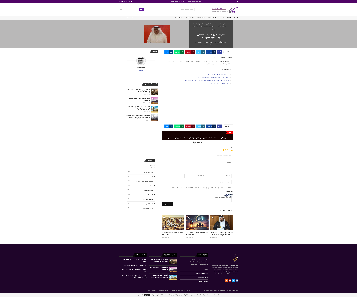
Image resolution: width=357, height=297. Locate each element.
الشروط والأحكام (203, 281)
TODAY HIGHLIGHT (124, 17)
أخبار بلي (207, 24)
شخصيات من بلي (200, 17)
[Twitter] (129, 1)
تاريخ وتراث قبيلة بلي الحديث (194, 1)
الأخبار (229, 17)
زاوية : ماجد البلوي (140, 208)
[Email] (122, 1)
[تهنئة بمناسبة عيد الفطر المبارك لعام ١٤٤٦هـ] (173, 222)
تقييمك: (231, 147)
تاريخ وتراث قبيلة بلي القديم (177, 1)
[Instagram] (127, 1)
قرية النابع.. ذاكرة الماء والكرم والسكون (135, 265)
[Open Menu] (121, 9)
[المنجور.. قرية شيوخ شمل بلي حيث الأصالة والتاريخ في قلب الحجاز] (154, 117)
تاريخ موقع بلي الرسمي (202, 273)
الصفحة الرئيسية (224, 24)
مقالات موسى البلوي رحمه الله (140, 181)
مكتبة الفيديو (180, 17)
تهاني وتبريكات (222, 26)
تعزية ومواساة (140, 190)
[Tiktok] (119, 1)
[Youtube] (125, 1)
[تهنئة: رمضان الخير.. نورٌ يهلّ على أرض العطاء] (197, 222)
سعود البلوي (217, 42)
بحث (141, 9)
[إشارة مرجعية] (164, 217)
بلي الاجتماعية (212, 17)
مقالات (222, 17)
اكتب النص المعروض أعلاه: (223, 197)
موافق (147, 295)
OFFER (131, 17)
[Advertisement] (197, 107)
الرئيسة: (236, 17)
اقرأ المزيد (140, 295)
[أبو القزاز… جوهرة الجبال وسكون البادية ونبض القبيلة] (154, 109)
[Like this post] (219, 52)
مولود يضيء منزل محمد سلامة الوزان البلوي (217, 74)
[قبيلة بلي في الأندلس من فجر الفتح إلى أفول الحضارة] (154, 92)
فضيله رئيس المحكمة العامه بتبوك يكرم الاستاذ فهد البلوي (213, 77)
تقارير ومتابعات (190, 17)
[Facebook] (131, 1)
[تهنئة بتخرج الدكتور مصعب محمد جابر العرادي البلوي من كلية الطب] (221, 222)
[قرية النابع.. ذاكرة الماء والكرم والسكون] (154, 100)
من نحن (206, 269)
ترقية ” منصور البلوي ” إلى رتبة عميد (220, 83)
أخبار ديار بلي (140, 204)
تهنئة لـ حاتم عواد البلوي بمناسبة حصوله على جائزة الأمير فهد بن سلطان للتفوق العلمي (206, 80)
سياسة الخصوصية (203, 277)
